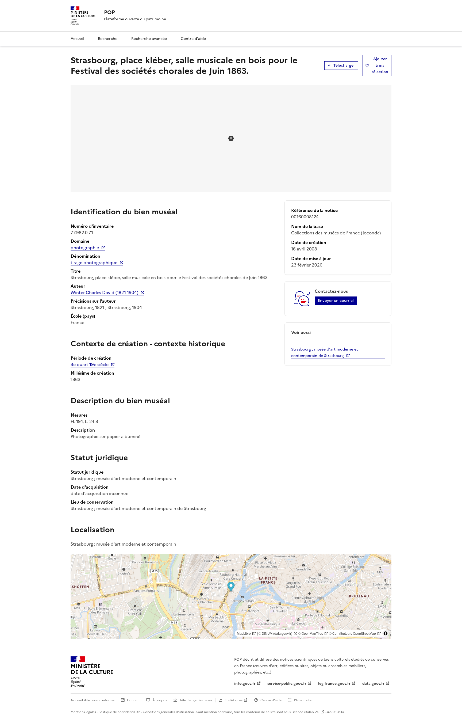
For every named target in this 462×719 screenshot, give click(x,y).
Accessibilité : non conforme (92, 700)
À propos (159, 700)
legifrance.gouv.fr (334, 683)
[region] (231, 596)
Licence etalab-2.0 (305, 712)
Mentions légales (83, 712)
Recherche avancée (149, 38)
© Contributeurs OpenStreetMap (352, 633)
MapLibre (244, 633)
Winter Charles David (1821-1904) (104, 292)
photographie (85, 247)
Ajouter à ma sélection (380, 65)
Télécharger (344, 65)
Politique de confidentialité (119, 712)
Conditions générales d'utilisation (168, 712)
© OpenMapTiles (310, 633)
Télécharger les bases (195, 700)
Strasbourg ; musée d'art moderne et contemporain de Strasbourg (324, 353)
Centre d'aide (193, 38)
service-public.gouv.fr (286, 683)
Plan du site (302, 700)
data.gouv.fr (373, 683)
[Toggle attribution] (385, 633)
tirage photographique (94, 262)
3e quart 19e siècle (90, 364)
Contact (133, 700)
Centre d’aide (271, 700)
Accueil (77, 38)
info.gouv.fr (245, 683)
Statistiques (233, 700)
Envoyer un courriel (336, 300)
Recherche (107, 38)
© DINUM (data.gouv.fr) (275, 633)
